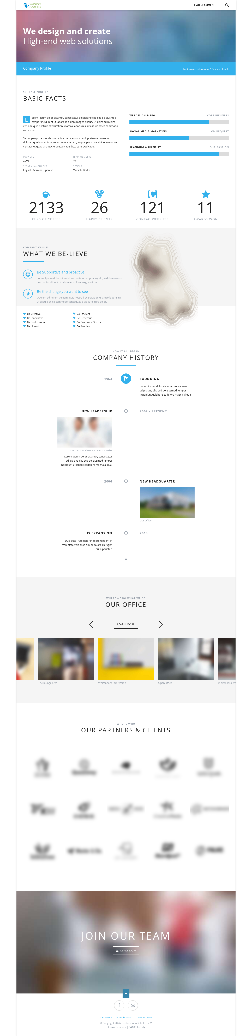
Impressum (145, 1017)
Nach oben (126, 993)
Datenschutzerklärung (115, 1017)
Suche (227, 5)
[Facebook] (119, 1005)
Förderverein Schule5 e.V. (196, 68)
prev (93, 624)
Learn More (126, 624)
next (159, 624)
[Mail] (133, 1005)
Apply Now (127, 950)
